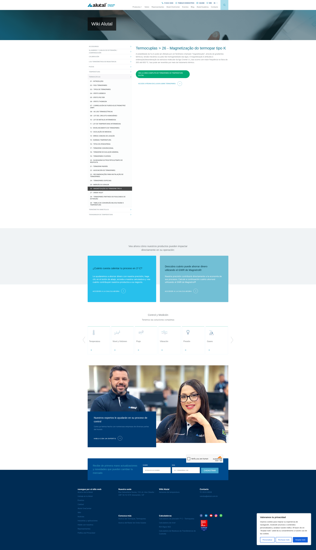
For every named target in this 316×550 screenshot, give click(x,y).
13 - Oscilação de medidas (100, 132)
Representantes (84, 529)
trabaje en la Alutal (85, 496)
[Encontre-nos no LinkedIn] (206, 515)
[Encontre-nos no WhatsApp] (220, 515)
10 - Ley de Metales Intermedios (103, 120)
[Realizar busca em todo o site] (224, 5)
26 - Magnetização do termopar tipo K (106, 188)
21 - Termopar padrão (99, 166)
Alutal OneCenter (84, 508)
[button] (84, 340)
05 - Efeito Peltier (97, 97)
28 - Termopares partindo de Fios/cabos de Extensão (107, 198)
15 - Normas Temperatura (100, 140)
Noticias (81, 516)
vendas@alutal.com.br (209, 496)
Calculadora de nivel (167, 523)
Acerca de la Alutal (85, 492)
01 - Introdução (96, 81)
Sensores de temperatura (169, 492)
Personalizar (267, 540)
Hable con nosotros (85, 525)
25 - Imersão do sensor (99, 185)
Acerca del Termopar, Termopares (132, 519)
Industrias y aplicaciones (88, 521)
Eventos (81, 500)
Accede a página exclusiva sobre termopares (157, 83)
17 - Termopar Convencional (102, 148)
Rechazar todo (284, 540)
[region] (284, 529)
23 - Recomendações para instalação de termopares (106, 175)
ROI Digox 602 (165, 527)
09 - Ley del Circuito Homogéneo (103, 116)
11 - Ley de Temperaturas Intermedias (105, 124)
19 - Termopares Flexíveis (100, 156)
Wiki (79, 512)
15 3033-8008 (206, 492)
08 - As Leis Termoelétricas (101, 111)
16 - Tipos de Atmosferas (100, 144)
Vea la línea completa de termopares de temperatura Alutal (160, 74)
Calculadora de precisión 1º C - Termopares (176, 519)
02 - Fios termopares (98, 85)
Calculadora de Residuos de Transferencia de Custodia (177, 532)
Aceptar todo (300, 540)
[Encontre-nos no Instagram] (216, 515)
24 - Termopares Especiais (100, 180)
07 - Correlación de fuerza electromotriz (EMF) (108, 107)
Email (173, 465)
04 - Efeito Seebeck (98, 93)
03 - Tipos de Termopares (100, 89)
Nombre (145, 465)
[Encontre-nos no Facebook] (201, 515)
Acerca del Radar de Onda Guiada (132, 523)
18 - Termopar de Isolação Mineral (104, 152)
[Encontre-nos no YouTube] (211, 515)
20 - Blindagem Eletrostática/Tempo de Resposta (106, 161)
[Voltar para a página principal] (101, 5)
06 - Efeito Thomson (98, 101)
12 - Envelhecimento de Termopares (104, 128)
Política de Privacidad (86, 533)
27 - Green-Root (96, 193)
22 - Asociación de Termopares (102, 170)
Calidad (81, 504)
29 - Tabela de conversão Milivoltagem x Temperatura (107, 204)
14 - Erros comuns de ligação (102, 136)
